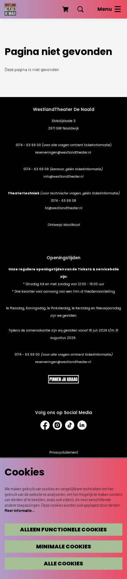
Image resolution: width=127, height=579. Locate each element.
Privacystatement (63, 452)
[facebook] (45, 425)
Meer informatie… (20, 510)
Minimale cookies (63, 546)
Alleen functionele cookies (63, 529)
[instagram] (57, 425)
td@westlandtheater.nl (63, 208)
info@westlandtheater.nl (63, 176)
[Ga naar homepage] (10, 9)
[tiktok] (69, 425)
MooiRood (71, 224)
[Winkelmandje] (66, 9)
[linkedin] (82, 425)
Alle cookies (63, 563)
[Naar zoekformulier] (80, 9)
